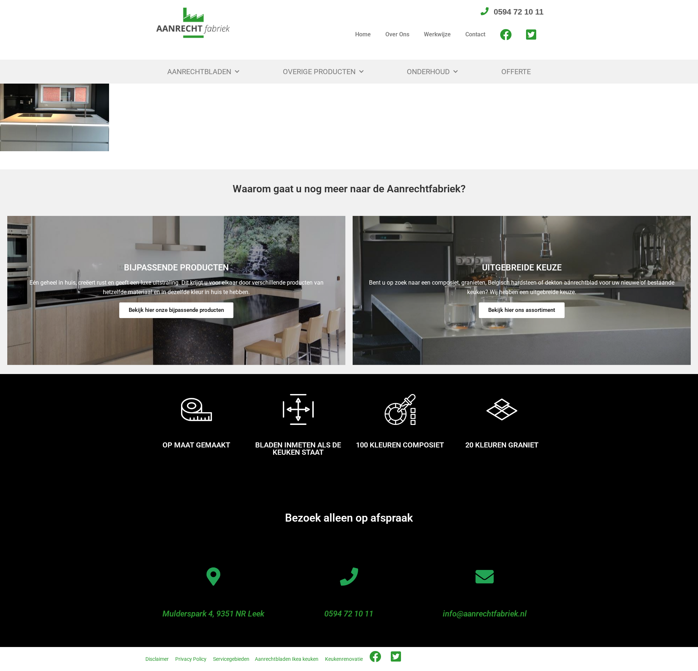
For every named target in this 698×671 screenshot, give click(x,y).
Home (363, 34)
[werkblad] (54, 117)
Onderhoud (428, 71)
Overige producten (319, 71)
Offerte (516, 71)
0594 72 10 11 (348, 613)
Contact (475, 34)
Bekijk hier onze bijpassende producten (176, 310)
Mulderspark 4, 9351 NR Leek (213, 613)
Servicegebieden (231, 659)
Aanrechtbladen (199, 71)
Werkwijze (437, 34)
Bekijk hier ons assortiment (521, 310)
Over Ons (397, 34)
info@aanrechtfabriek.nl (485, 613)
